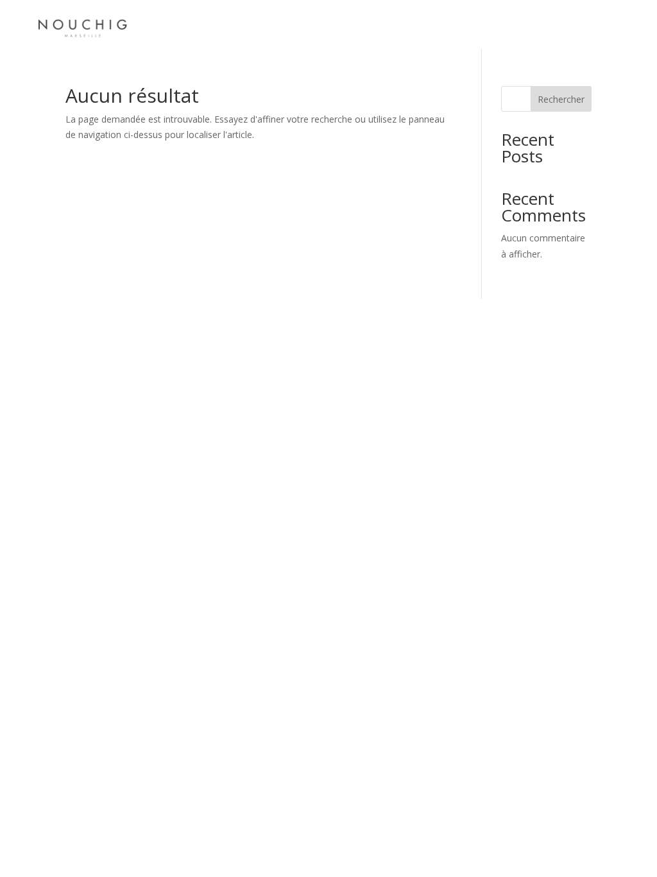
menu (163, 24)
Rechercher (561, 99)
